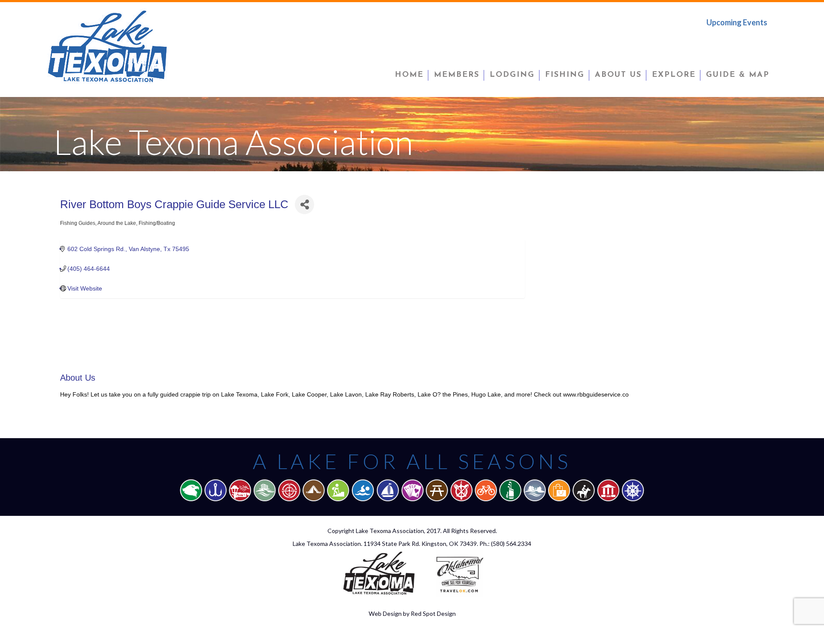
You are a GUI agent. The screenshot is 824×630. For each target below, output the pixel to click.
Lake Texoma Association (390, 530)
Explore (674, 75)
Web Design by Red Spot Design (412, 613)
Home (409, 75)
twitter (734, 40)
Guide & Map (737, 75)
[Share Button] (304, 204)
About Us (618, 75)
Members (456, 75)
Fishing (565, 75)
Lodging (512, 75)
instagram (761, 40)
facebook (707, 40)
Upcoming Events (736, 22)
